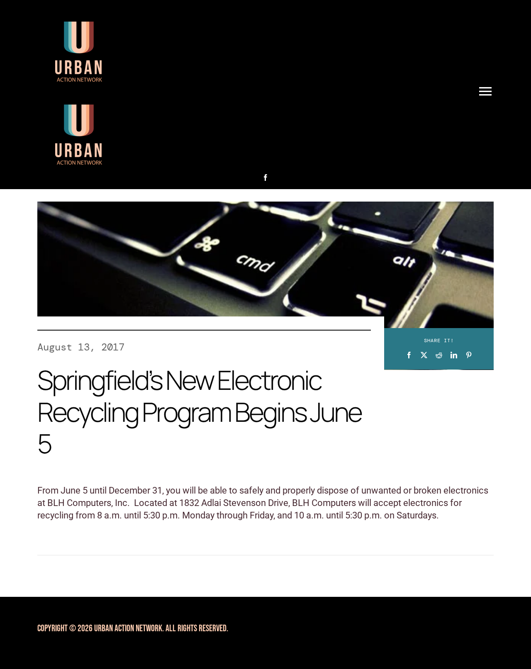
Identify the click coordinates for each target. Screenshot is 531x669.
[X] (424, 355)
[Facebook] (409, 355)
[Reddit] (438, 355)
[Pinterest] (468, 355)
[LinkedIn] (453, 355)
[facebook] (265, 177)
